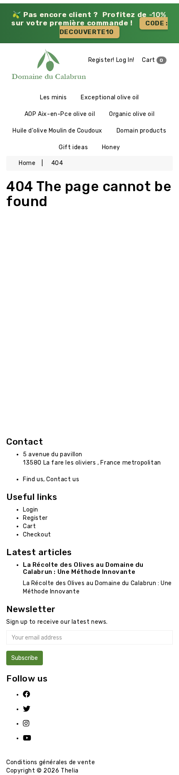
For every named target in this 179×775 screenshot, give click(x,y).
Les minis (53, 97)
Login (30, 509)
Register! (101, 60)
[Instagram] (32, 723)
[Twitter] (32, 709)
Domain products (142, 130)
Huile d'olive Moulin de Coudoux (57, 130)
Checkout (37, 534)
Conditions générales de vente (50, 762)
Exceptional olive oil (110, 97)
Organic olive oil (131, 114)
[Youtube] (32, 738)
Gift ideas (73, 147)
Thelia (70, 770)
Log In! (125, 60)
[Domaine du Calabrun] (22, 66)
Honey (111, 147)
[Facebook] (32, 694)
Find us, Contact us (51, 479)
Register (35, 518)
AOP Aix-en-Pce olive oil (60, 114)
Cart (153, 60)
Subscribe (24, 658)
